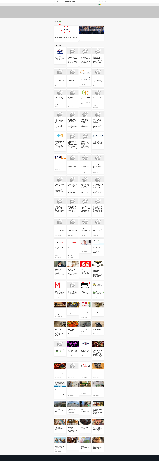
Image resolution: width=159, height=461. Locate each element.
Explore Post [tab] (60, 21)
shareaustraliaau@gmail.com (68, 38)
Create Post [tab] (56, 21)
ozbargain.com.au (70, 375)
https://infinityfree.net (58, 351)
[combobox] (101, 1)
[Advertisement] (79, 12)
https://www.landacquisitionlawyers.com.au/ (99, 292)
